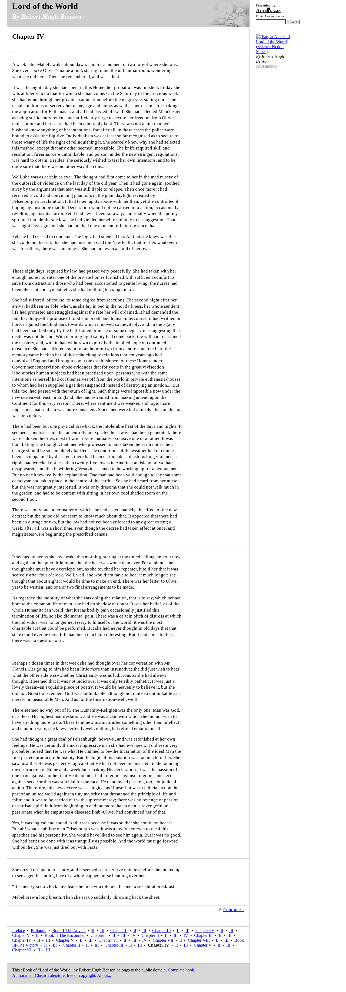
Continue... (233, 909)
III (102, 930)
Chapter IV (205, 930)
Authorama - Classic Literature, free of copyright (53, 975)
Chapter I (99, 935)
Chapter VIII (199, 940)
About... (104, 975)
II (93, 930)
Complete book (181, 970)
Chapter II (119, 930)
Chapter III (161, 930)
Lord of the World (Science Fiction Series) (271, 46)
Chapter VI (108, 940)
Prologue (38, 930)
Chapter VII (163, 940)
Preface (18, 930)
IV (133, 935)
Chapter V (21, 935)
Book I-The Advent (69, 930)
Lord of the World (45, 6)
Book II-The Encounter (65, 935)
